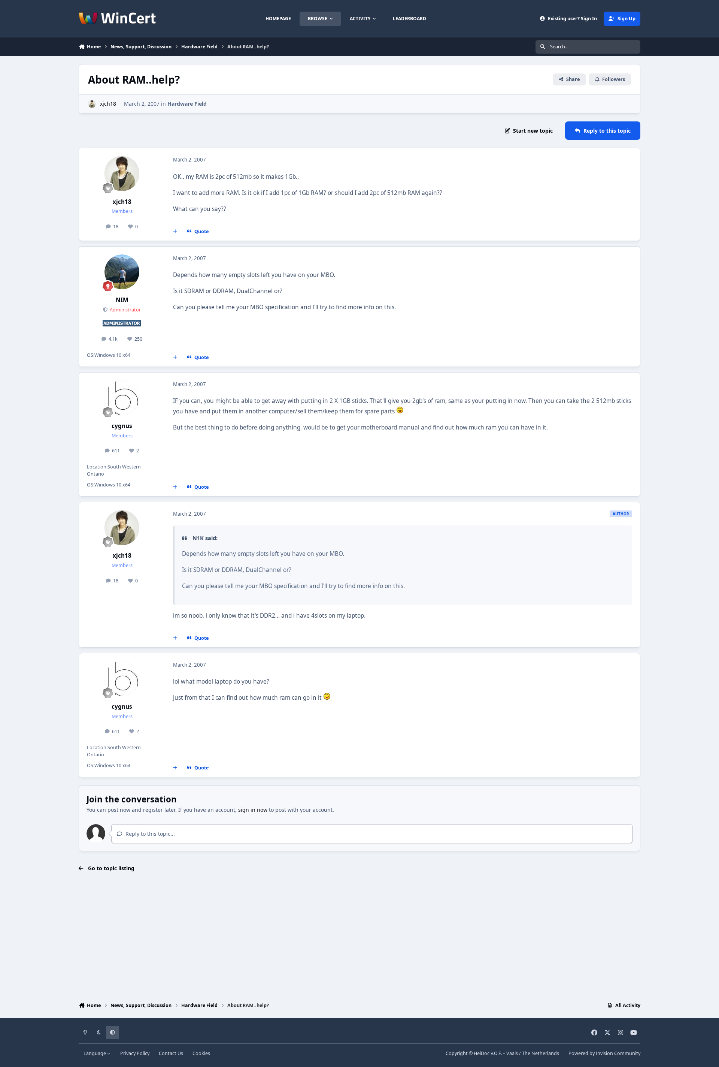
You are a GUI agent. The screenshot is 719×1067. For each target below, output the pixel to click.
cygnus (122, 426)
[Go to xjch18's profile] (92, 104)
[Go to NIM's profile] (122, 272)
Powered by (604, 1053)
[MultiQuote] (175, 231)
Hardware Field (187, 103)
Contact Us (171, 1053)
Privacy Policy (134, 1053)
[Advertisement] (359, 937)
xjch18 (108, 103)
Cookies (201, 1053)
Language (95, 1053)
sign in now (252, 809)
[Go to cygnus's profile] (122, 398)
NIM (122, 300)
